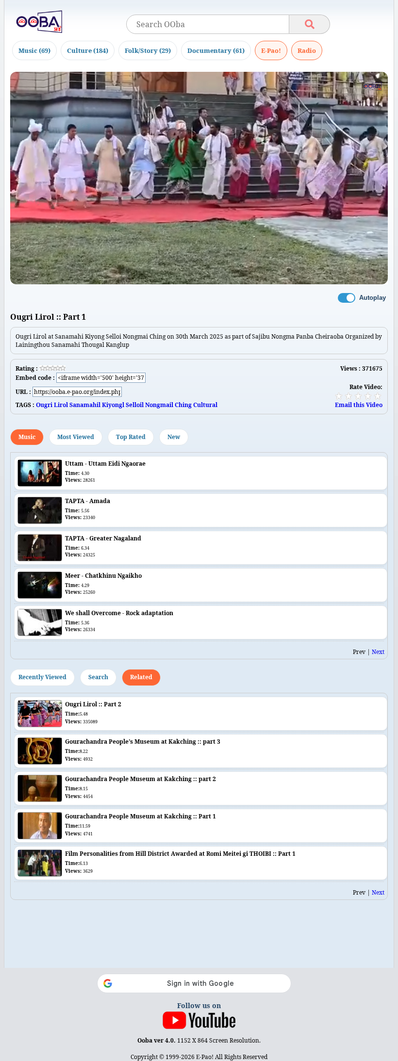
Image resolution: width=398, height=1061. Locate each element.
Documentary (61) (216, 50)
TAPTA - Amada (87, 501)
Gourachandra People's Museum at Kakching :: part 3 (142, 741)
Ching (183, 405)
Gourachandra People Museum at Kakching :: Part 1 (140, 816)
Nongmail (159, 405)
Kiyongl (113, 405)
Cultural (205, 405)
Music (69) (34, 50)
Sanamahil (84, 405)
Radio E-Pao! (306, 50)
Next (378, 652)
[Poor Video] (339, 396)
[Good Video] (368, 396)
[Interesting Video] (358, 396)
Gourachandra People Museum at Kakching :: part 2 (140, 779)
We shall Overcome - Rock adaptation (119, 613)
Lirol (61, 405)
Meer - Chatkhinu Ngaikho (103, 575)
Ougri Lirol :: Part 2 (93, 704)
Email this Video (358, 405)
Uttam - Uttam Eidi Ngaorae (105, 463)
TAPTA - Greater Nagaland (103, 538)
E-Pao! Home (271, 50)
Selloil (135, 405)
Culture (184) (87, 50)
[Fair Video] (348, 396)
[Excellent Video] (377, 396)
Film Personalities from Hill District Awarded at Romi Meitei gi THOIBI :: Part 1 (180, 853)
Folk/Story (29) (148, 50)
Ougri (44, 405)
